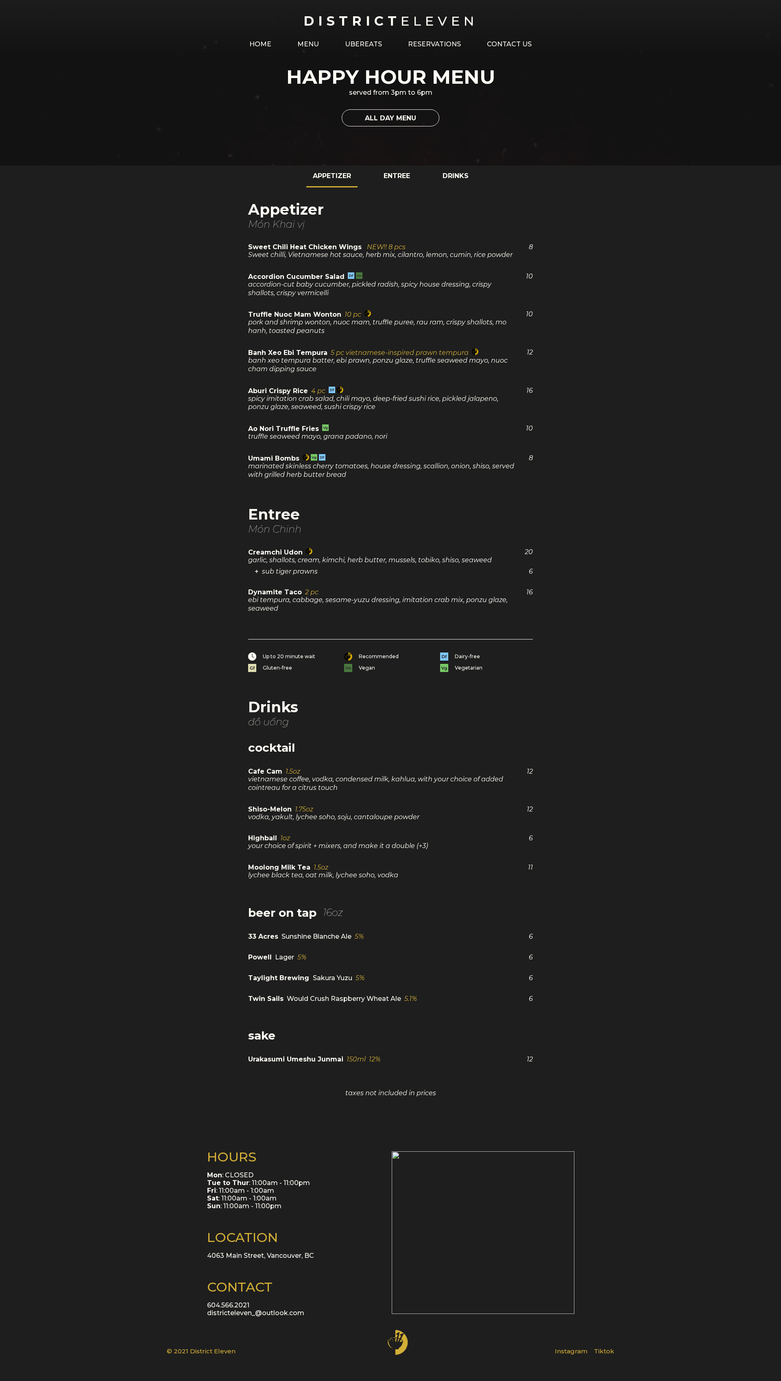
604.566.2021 (228, 1305)
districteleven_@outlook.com (255, 1313)
